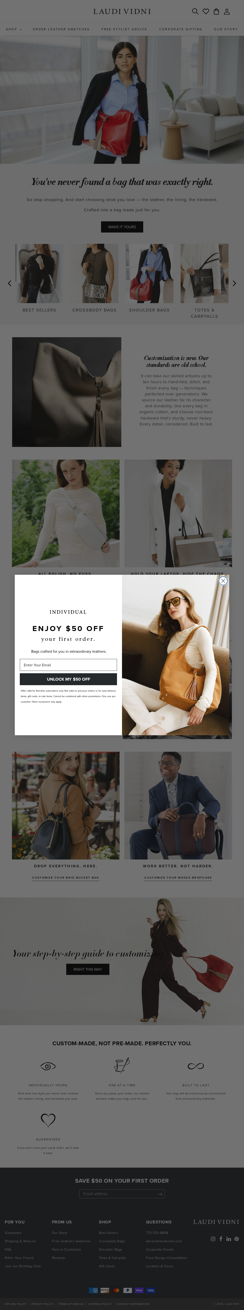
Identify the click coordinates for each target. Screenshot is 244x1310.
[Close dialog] (223, 581)
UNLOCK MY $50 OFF (68, 679)
